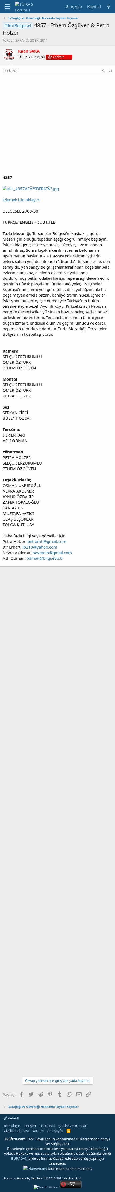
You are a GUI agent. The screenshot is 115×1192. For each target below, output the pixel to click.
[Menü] (7, 6)
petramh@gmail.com (47, 541)
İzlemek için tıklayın (21, 199)
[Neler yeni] (108, 6)
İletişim (30, 1125)
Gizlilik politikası (16, 1130)
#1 (110, 71)
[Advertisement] (57, 124)
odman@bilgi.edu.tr (44, 558)
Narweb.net (37, 1168)
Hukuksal (47, 1125)
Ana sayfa (55, 1130)
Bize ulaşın (12, 1125)
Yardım (38, 1130)
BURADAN (19, 1158)
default (13, 1118)
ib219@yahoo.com (39, 547)
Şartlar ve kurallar (72, 1125)
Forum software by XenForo (43, 1178)
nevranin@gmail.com (52, 552)
